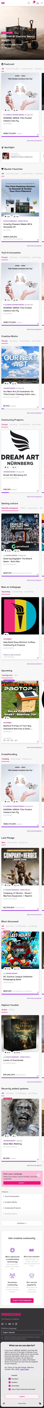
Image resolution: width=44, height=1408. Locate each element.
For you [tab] (5, 257)
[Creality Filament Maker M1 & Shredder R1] (20, 198)
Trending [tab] (5, 759)
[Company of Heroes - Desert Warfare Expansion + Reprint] (20, 866)
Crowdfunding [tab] (24, 257)
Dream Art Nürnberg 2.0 (15, 475)
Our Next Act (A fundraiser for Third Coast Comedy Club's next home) (19, 394)
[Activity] (33, 3)
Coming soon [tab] (7, 675)
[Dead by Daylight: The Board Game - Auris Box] (20, 532)
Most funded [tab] (15, 759)
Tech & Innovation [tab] (12, 69)
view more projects (34, 141)
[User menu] (38, 3)
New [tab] (16, 675)
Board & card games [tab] (10, 508)
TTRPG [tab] (22, 508)
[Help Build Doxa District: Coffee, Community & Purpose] (20, 616)
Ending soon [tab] (27, 759)
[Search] (28, 3)
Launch (21, 1183)
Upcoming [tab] (13, 257)
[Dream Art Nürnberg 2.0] (20, 448)
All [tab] (3, 69)
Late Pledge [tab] (36, 257)
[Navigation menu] (42, 3)
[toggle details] (38, 136)
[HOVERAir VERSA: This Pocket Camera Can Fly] (20, 91)
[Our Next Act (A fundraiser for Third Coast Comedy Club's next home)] (20, 365)
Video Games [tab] (33, 508)
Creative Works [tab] (27, 69)
